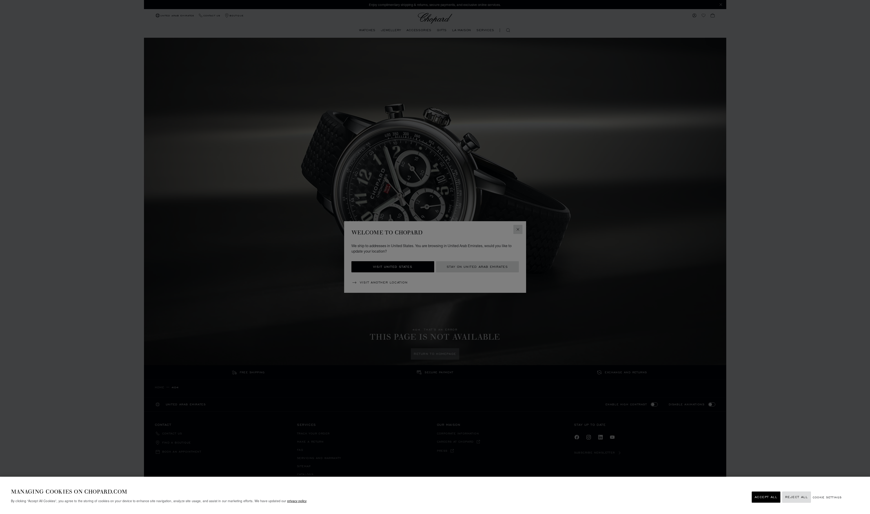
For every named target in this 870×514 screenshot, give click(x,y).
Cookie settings (827, 497)
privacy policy (297, 500)
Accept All (766, 497)
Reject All (796, 497)
